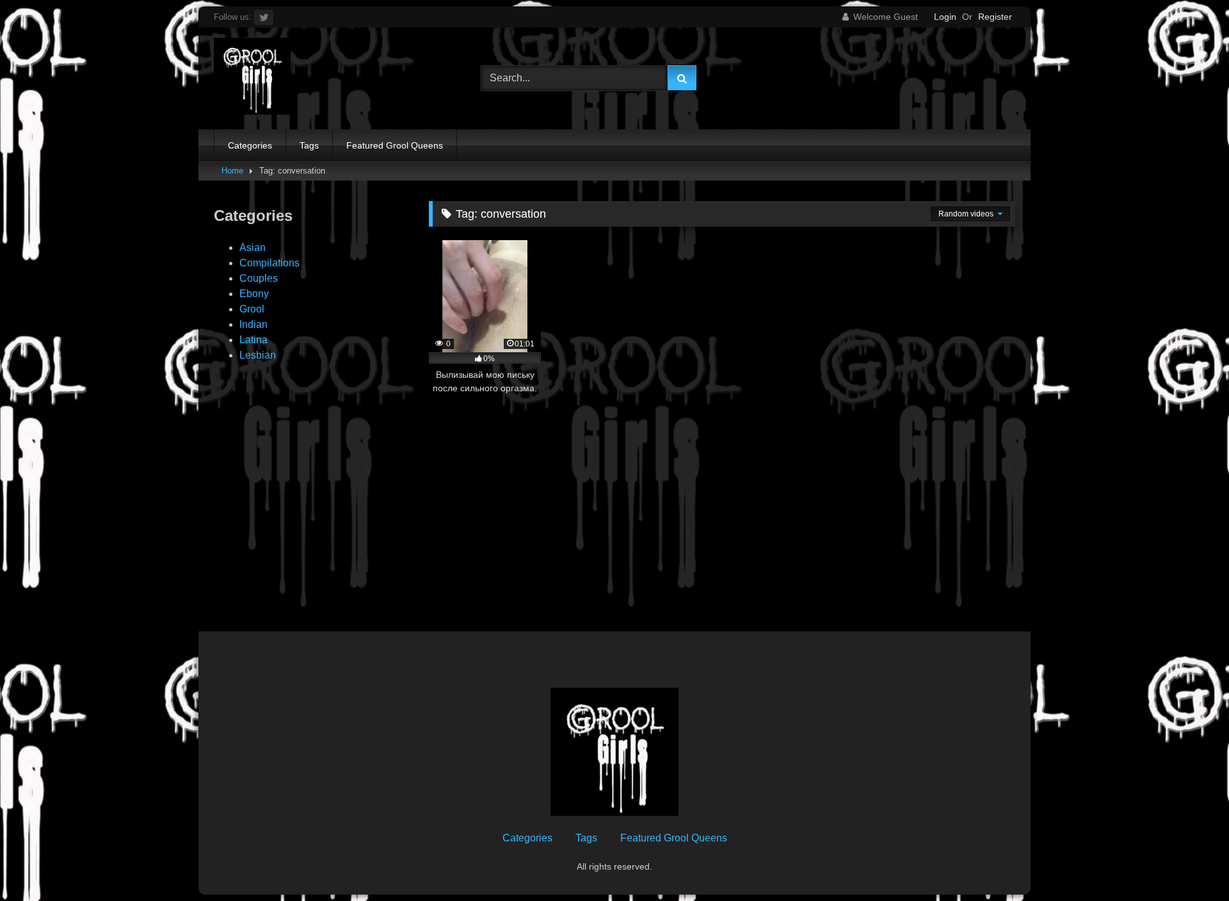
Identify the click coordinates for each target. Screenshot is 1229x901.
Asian (252, 247)
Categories (250, 145)
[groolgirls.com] (252, 78)
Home (232, 170)
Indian (253, 324)
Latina (253, 339)
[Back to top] (1189, 862)
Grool (251, 309)
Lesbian (257, 355)
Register (995, 17)
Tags (309, 145)
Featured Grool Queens (394, 145)
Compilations (269, 262)
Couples (258, 278)
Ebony (254, 293)
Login (945, 17)
